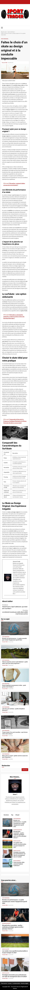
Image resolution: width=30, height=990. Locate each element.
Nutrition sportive (17, 829)
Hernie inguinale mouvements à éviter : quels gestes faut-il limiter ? (15, 675)
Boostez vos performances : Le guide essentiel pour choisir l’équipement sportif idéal (15, 628)
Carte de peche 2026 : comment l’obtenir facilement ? (7, 863)
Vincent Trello (4, 62)
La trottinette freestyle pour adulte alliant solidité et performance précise (15, 611)
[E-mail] (4, 598)
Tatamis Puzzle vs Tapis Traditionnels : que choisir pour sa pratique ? (15, 606)
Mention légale (24, 983)
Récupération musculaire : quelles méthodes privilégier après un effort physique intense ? (7, 833)
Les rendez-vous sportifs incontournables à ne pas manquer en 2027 (7, 844)
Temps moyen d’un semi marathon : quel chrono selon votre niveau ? (15, 722)
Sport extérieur (16, 860)
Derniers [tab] (6, 815)
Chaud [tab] (17, 815)
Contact (10, 983)
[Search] (28, 27)
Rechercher (6, 766)
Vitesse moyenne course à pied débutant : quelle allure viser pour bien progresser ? (15, 651)
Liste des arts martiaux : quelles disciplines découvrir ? (15, 698)
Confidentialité (16, 983)
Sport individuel (4, 38)
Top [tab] (12, 815)
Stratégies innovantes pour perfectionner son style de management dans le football (7, 853)
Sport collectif (16, 840)
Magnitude (23, 986)
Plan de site (4, 983)
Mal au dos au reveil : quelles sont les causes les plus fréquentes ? (15, 745)
